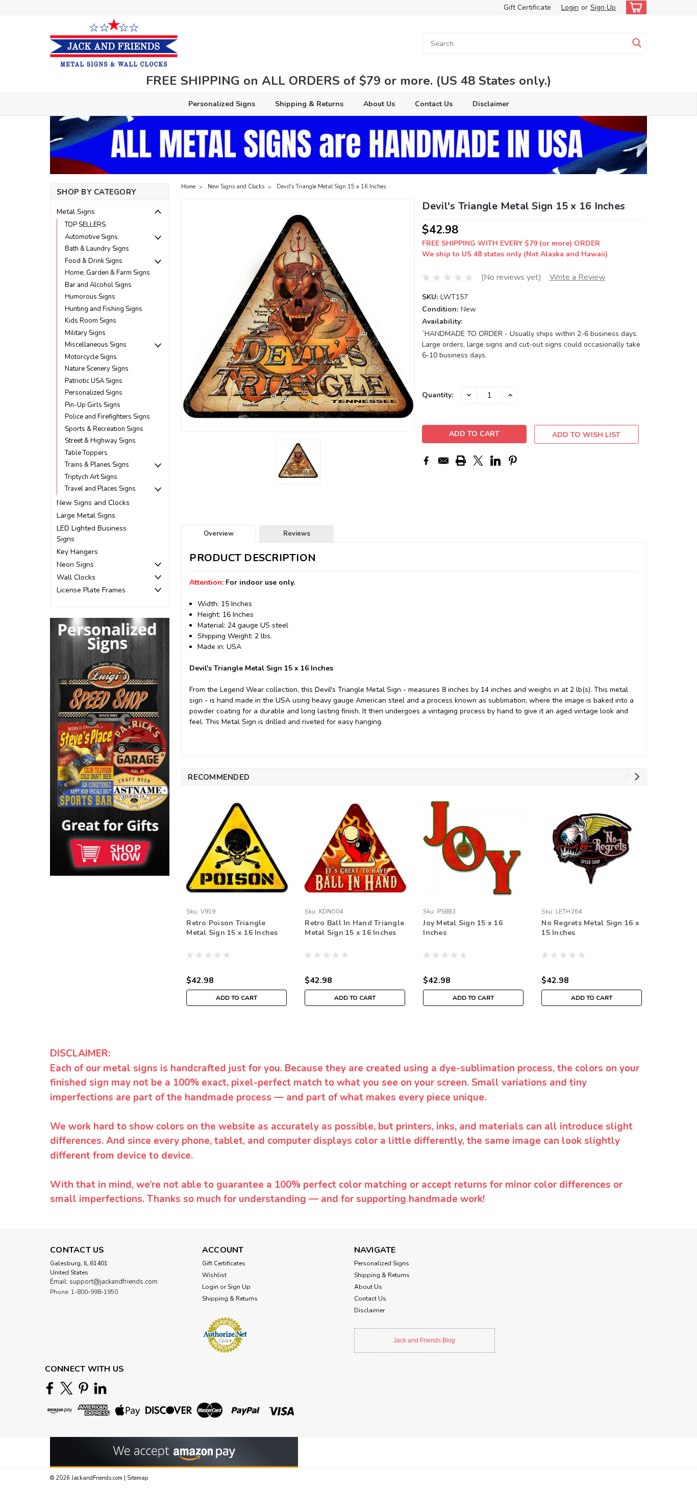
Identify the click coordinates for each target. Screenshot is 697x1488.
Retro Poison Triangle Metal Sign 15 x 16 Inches (232, 928)
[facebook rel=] (49, 1388)
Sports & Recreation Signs (104, 429)
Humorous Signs (90, 296)
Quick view (236, 896)
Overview (219, 533)
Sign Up (603, 7)
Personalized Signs (221, 104)
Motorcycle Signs (91, 357)
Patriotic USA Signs (93, 381)
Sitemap (137, 1478)
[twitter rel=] (66, 1388)
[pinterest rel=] (83, 1388)
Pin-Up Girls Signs (92, 405)
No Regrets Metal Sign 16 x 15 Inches (590, 928)
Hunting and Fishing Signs (103, 309)
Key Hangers (77, 552)
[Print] (461, 460)
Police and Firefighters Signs (107, 416)
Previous (190, 315)
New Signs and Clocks (93, 503)
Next (405, 315)
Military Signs (85, 333)
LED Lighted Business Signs (92, 533)
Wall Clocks (76, 577)
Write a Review (577, 277)
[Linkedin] (495, 460)
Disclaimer (490, 104)
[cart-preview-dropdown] (634, 7)
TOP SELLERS (85, 224)
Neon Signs (75, 564)
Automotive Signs (91, 237)
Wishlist (214, 1275)
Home (188, 186)
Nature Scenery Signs (97, 368)
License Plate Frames (91, 590)
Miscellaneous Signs (96, 344)
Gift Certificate (527, 7)
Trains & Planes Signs (97, 464)
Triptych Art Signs (91, 477)
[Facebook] (426, 460)
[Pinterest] (513, 460)
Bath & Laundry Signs (97, 248)
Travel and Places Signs (100, 488)
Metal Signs (76, 212)
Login (570, 7)
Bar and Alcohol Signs (98, 285)
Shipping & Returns (309, 104)
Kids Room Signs (90, 320)
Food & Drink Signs (93, 261)
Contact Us (434, 104)
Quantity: (437, 395)
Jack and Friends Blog (424, 1340)
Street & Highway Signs (100, 440)
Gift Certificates (223, 1263)
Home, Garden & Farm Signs (107, 272)
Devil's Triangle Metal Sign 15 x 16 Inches (331, 186)
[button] (109, 746)
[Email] (443, 460)
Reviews (296, 533)
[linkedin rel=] (100, 1388)
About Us (379, 104)
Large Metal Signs (86, 515)
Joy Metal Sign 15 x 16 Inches (463, 928)
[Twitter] (478, 460)
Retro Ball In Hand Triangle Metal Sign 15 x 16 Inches (354, 928)
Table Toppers (86, 453)
